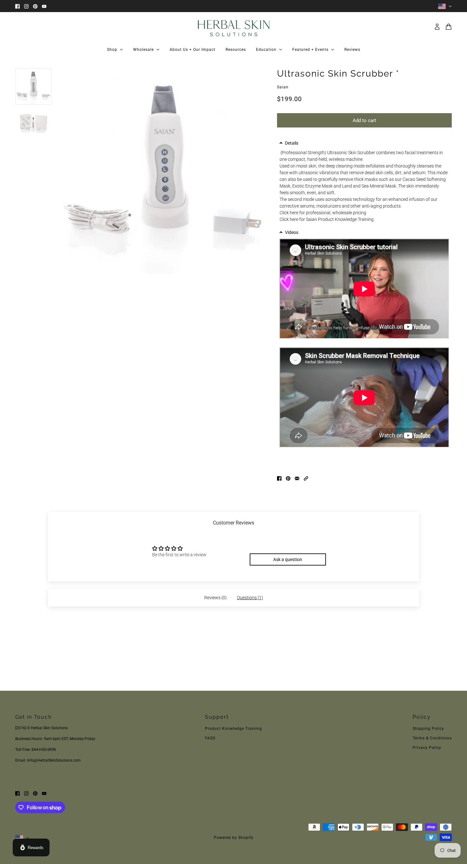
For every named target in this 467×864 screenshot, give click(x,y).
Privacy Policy (427, 747)
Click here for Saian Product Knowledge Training (327, 219)
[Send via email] (297, 478)
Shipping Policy (428, 728)
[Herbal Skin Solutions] (233, 26)
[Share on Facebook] (279, 478)
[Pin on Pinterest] (288, 478)
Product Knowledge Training (233, 728)
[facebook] (17, 6)
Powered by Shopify (234, 837)
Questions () (250, 597)
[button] (364, 143)
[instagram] (26, 6)
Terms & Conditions (432, 738)
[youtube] (44, 6)
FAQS (210, 738)
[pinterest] (35, 6)
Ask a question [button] (287, 559)
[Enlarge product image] (164, 171)
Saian (282, 87)
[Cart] (448, 27)
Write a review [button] (287, 544)
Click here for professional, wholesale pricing (323, 212)
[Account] (437, 27)
